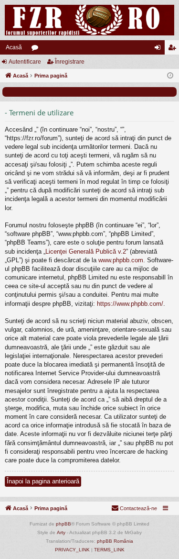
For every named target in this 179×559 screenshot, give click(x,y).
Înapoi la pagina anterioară (43, 481)
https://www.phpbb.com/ (130, 303)
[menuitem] (134, 508)
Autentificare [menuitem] (159, 49)
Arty (61, 532)
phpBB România (115, 541)
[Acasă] (89, 20)
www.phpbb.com (120, 260)
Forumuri (37, 49)
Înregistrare (69, 61)
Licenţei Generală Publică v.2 (85, 251)
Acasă (14, 47)
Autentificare (25, 61)
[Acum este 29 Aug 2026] (170, 75)
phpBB (63, 523)
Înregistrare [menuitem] (173, 49)
